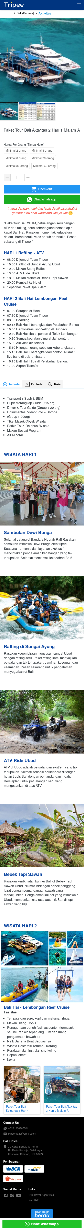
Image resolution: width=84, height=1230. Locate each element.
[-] (5, 1195)
